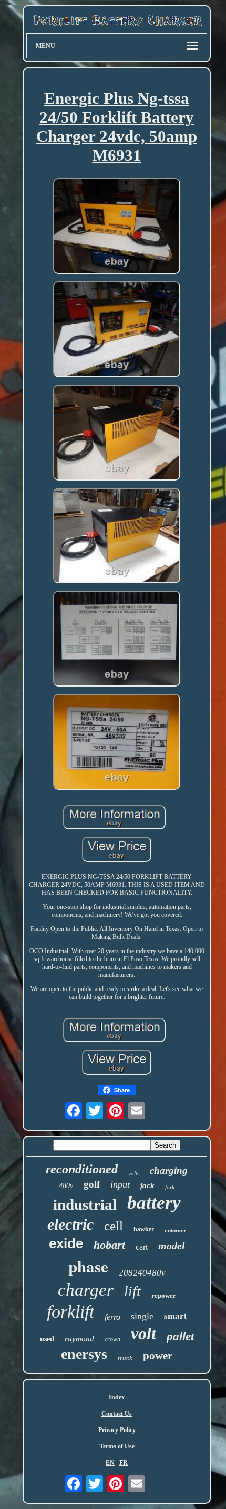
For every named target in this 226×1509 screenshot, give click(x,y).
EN (110, 1462)
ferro (112, 1316)
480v (66, 1186)
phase (88, 1266)
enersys (84, 1354)
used (47, 1339)
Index (117, 1397)
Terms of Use (117, 1446)
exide (66, 1243)
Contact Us (116, 1413)
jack (147, 1185)
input (120, 1184)
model (171, 1245)
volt (143, 1333)
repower (163, 1295)
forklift (70, 1311)
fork (169, 1187)
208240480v (142, 1273)
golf (92, 1184)
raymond (79, 1339)
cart (142, 1246)
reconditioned (82, 1169)
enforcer (175, 1230)
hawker (143, 1229)
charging (169, 1170)
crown (112, 1339)
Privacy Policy (117, 1430)
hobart (109, 1244)
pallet (180, 1336)
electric (70, 1224)
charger (86, 1289)
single (142, 1316)
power (157, 1355)
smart (175, 1315)
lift (132, 1291)
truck (125, 1358)
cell (113, 1226)
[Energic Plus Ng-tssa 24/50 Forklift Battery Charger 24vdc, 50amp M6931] (116, 227)
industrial (85, 1204)
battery (154, 1202)
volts (133, 1173)
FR (123, 1462)
